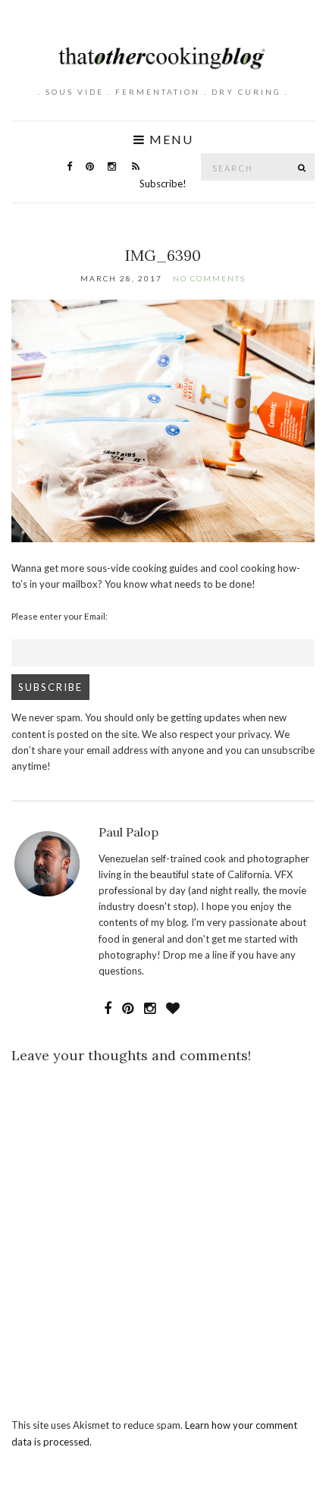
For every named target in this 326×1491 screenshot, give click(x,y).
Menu (169, 139)
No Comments (209, 278)
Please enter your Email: (59, 616)
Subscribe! (163, 183)
